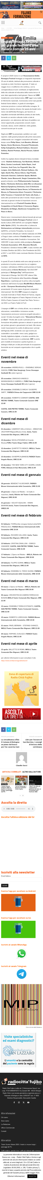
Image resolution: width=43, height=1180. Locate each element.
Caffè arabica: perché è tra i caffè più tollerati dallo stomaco (21, 1151)
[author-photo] (21, 757)
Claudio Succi (7, 52)
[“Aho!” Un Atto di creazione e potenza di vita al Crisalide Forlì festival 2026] (35, 780)
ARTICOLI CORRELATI (11, 772)
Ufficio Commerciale (8, 1128)
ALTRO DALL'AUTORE (31, 772)
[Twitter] (8, 58)
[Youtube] (28, 1103)
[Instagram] (19, 1103)
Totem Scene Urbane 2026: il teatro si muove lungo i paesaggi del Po (6, 789)
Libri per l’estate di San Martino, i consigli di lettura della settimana (32, 743)
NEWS (10, 38)
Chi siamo (4, 1117)
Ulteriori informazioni (16, 1176)
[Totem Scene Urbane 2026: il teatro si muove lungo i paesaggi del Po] (7, 780)
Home (2, 28)
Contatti (3, 1131)
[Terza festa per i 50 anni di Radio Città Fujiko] (21, 780)
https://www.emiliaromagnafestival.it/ (14, 661)
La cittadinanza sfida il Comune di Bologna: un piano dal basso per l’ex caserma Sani (10, 743)
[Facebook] (3, 58)
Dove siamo (5, 1121)
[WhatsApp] (14, 58)
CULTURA (9, 28)
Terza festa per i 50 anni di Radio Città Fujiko (20, 787)
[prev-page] (20, 795)
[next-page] (23, 795)
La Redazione (5, 1124)
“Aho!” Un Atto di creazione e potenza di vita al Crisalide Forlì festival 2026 (35, 789)
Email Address (6, 876)
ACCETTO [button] (32, 1176)
